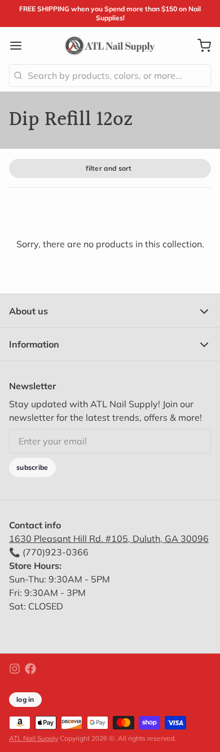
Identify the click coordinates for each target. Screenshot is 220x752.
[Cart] (199, 45)
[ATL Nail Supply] (109, 46)
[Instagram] (14, 668)
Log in (25, 699)
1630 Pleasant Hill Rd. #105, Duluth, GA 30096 (109, 538)
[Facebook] (30, 668)
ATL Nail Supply (33, 738)
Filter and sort (109, 168)
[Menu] (20, 45)
